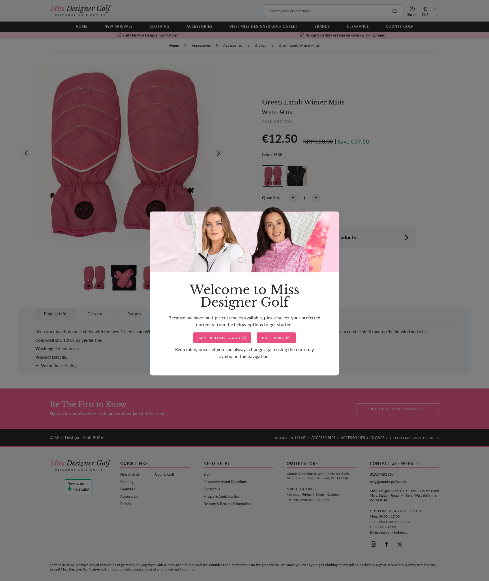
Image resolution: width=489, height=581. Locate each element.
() (222, 338)
